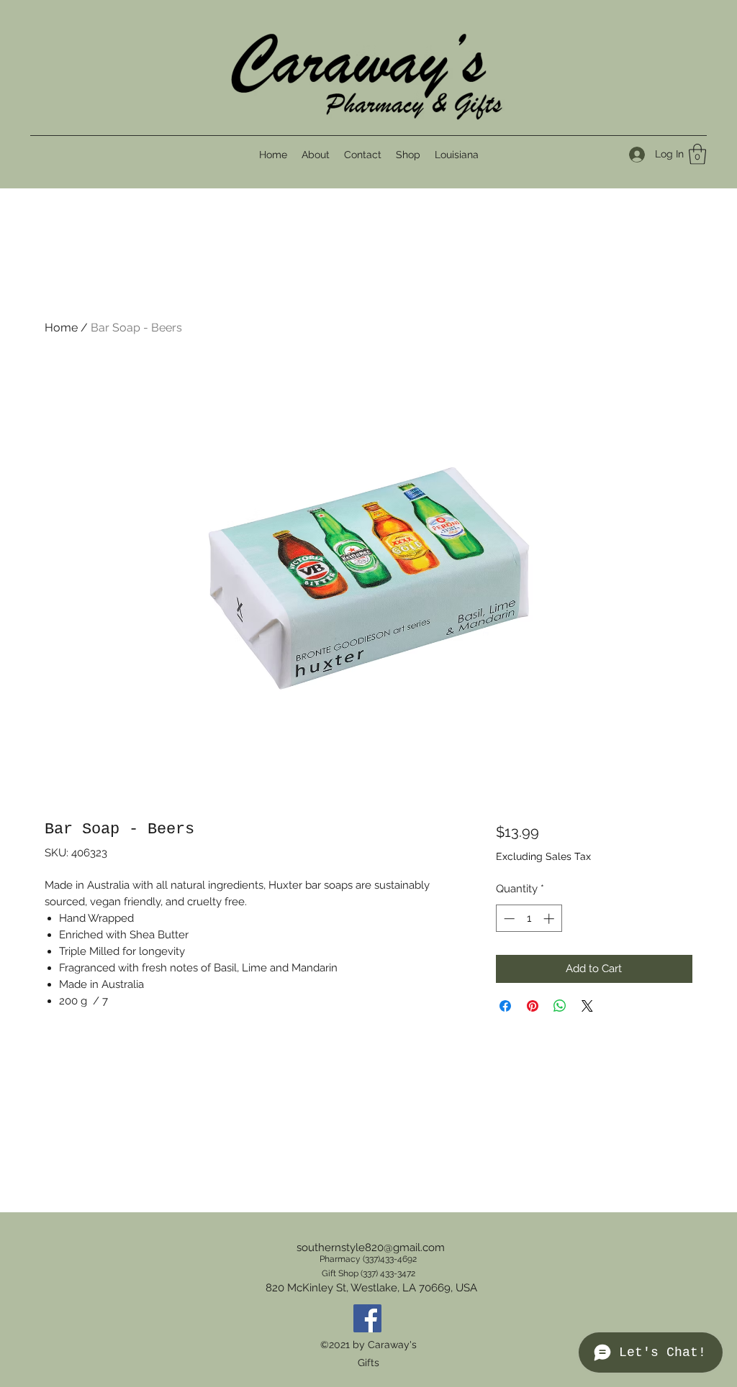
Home (61, 327)
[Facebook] (367, 1318)
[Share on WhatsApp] (560, 1006)
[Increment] (550, 918)
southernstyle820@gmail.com (371, 1247)
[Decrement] (507, 918)
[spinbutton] (529, 918)
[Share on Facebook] (505, 1006)
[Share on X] (587, 1006)
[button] (697, 154)
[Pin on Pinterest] (532, 1006)
